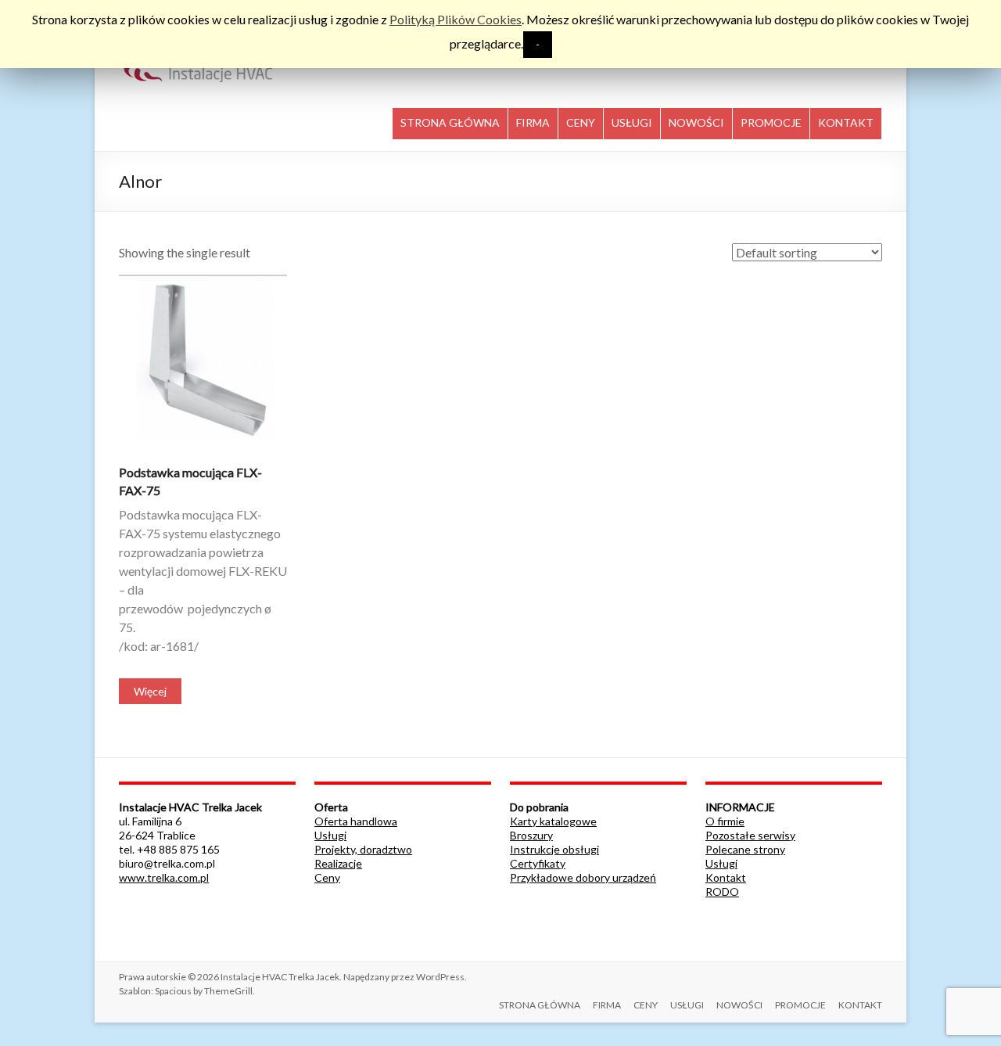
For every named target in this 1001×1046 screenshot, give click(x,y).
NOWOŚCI (696, 122)
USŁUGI (632, 122)
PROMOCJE (771, 122)
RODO (722, 891)
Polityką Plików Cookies (455, 19)
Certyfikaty (537, 863)
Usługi (330, 835)
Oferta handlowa (355, 821)
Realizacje (338, 863)
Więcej (150, 691)
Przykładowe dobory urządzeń (583, 877)
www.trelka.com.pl (164, 877)
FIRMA (533, 122)
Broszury (531, 835)
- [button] (538, 44)
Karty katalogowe (553, 821)
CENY (580, 122)
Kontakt (725, 877)
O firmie (724, 821)
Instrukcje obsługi (554, 849)
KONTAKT (846, 122)
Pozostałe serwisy (750, 835)
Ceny (327, 877)
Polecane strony (745, 849)
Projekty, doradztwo (363, 849)
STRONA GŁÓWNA (450, 122)
